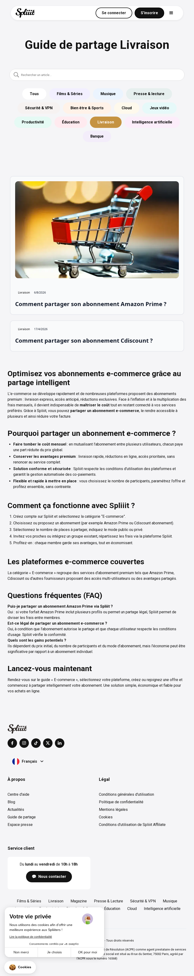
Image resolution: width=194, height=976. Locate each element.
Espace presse (20, 824)
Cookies (106, 817)
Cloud (132, 908)
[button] (20, 967)
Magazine (79, 901)
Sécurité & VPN (143, 901)
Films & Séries (29, 901)
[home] (25, 13)
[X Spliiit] (48, 743)
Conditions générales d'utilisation (126, 794)
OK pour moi (87, 952)
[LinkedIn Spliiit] (59, 743)
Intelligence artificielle (162, 908)
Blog (11, 802)
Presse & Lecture (108, 901)
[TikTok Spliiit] (36, 743)
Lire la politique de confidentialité (30, 936)
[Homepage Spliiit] (17, 729)
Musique (170, 901)
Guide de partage (22, 817)
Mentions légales (113, 809)
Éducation (112, 908)
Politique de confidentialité (121, 802)
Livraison (55, 901)
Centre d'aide (18, 794)
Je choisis (54, 952)
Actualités (16, 809)
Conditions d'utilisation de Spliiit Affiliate (132, 824)
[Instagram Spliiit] (24, 743)
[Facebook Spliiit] (12, 743)
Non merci (21, 952)
